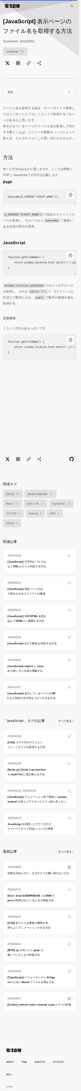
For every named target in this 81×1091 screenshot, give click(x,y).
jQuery (12, 493)
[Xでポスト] (7, 63)
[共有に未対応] (39, 63)
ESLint (12, 523)
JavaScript (15, 51)
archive (58, 1061)
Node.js (35, 513)
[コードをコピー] (70, 195)
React (12, 503)
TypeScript (61, 503)
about (10, 1061)
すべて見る (65, 720)
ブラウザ (13, 513)
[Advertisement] (39, 408)
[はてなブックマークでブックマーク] (18, 63)
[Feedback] (71, 459)
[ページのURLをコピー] (28, 63)
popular (40, 1061)
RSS (8, 1074)
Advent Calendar (40, 493)
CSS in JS (35, 503)
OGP (54, 513)
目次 (10, 92)
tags (24, 1061)
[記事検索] (71, 6)
